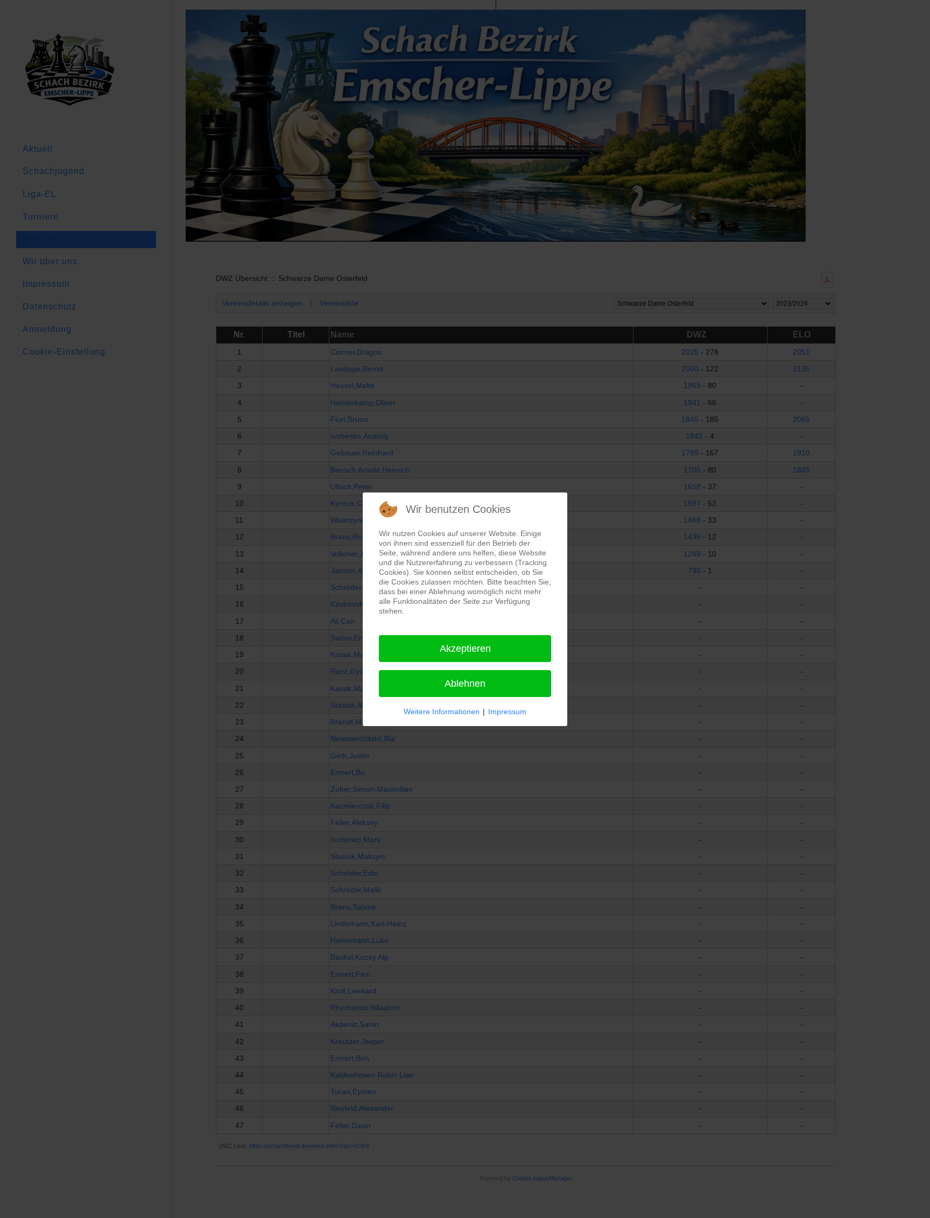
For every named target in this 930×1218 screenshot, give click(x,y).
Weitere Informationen (442, 711)
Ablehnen (465, 683)
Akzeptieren (465, 648)
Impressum (507, 711)
